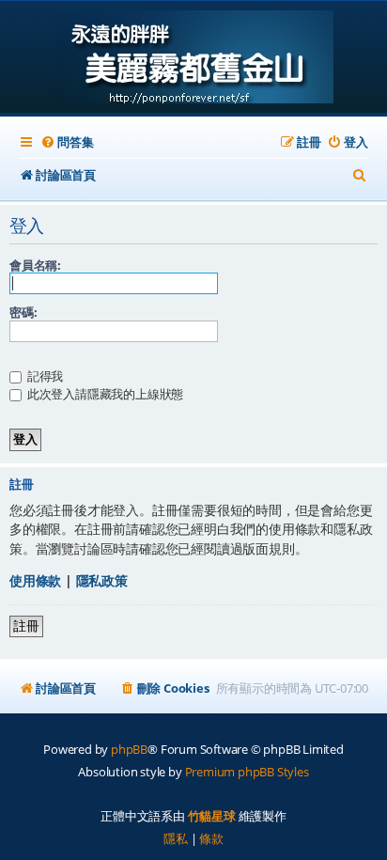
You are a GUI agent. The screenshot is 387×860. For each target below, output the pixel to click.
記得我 (43, 375)
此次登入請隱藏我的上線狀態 (103, 393)
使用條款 (35, 580)
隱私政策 (102, 580)
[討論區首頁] (194, 59)
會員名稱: (35, 265)
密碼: (23, 312)
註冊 (26, 625)
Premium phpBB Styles (247, 771)
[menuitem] (66, 142)
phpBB (129, 749)
